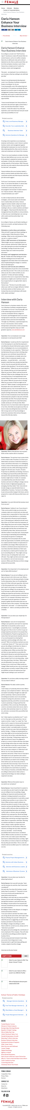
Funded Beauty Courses (8, 1024)
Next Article (24, 35)
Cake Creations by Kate (8, 1060)
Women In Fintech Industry (9, 1026)
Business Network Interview (9, 1040)
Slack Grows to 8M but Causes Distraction (13, 1056)
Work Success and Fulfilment (9, 1046)
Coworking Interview (7, 1062)
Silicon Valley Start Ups (7, 1032)
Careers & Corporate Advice (11, 10)
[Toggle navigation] (3, 2)
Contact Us (4, 1084)
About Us (3, 1086)
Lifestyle (9, 8)
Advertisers (4, 1088)
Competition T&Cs (6, 1074)
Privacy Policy (4, 1076)
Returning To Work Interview (9, 1038)
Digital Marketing (6, 1050)
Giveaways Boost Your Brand (9, 1064)
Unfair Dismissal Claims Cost (9, 1034)
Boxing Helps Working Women (10, 1028)
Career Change (5, 1048)
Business (16, 8)
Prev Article (6, 35)
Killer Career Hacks (6, 1044)
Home (3, 8)
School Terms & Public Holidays (13, 995)
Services (3, 1078)
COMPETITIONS (7, 956)
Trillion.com (25, 1105)
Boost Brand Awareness (8, 1054)
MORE (26, 956)
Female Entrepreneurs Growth (9, 1036)
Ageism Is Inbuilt (6, 1052)
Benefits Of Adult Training (8, 1030)
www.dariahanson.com (18, 329)
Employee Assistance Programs (10, 1042)
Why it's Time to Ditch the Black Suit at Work (14, 1058)
